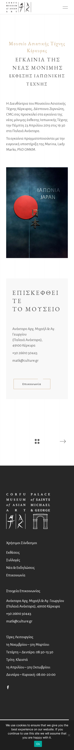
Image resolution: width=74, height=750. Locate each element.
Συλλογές (13, 560)
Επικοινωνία (15, 575)
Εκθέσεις (13, 553)
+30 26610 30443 (24, 353)
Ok (38, 744)
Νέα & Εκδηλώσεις (20, 568)
